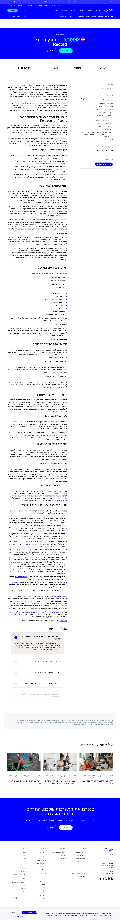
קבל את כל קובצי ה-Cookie (29, 912)
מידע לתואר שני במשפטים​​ (19, 874)
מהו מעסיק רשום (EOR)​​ (19, 898)
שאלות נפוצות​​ (108, 140)
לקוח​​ (24, 858)
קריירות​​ (24, 855)
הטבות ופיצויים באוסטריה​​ (104, 118)
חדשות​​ (24, 865)
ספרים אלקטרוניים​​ (21, 895)
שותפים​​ (73, 10)
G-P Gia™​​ (63, 858)
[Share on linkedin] (112, 150)
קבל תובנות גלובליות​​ (80, 862)
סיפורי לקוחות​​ (42, 895)
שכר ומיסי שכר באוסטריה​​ (103, 129)
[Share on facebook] (107, 150)
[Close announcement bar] (14, 2)
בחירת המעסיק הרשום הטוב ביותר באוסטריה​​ (96, 132)
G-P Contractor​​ (61, 855)
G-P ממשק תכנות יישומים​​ (79, 873)
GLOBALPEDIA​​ (42, 852)
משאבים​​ (64, 10)
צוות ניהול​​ (43, 873)
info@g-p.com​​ (109, 867)
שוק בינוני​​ (43, 884)
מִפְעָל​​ (44, 887)
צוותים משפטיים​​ (41, 863)
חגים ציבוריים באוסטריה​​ (105, 106)
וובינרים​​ (24, 891)
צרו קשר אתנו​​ (109, 873)
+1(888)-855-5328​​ (107, 865)
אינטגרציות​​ (83, 870)
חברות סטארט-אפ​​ (41, 881)
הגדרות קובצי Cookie (21, 916)
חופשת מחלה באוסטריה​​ (103, 112)
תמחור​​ (56, 10)
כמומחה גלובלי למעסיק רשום (57, 103)
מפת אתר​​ (23, 871)
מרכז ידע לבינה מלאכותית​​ (19, 882)
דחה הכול (12, 912)
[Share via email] (98, 150)
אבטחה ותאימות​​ (81, 876)
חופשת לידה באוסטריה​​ (104, 115)
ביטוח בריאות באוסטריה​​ (103, 121)
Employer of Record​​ (80, 852)
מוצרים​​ (98, 10)
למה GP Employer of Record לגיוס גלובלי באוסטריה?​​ (97, 136)
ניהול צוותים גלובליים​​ (80, 858)
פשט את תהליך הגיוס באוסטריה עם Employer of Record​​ (97, 100)
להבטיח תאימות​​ (81, 855)
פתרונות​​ (89, 10)
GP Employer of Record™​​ (59, 852)
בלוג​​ (25, 885)
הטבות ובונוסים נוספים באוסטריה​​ (100, 123)
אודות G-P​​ (23, 852)
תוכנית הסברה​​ (42, 898)
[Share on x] (103, 150)
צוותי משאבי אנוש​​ (41, 860)
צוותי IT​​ (44, 870)
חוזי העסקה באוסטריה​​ (105, 104)
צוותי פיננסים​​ (42, 867)
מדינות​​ (81, 10)
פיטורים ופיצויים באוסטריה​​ (102, 126)
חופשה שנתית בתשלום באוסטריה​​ (100, 109)
